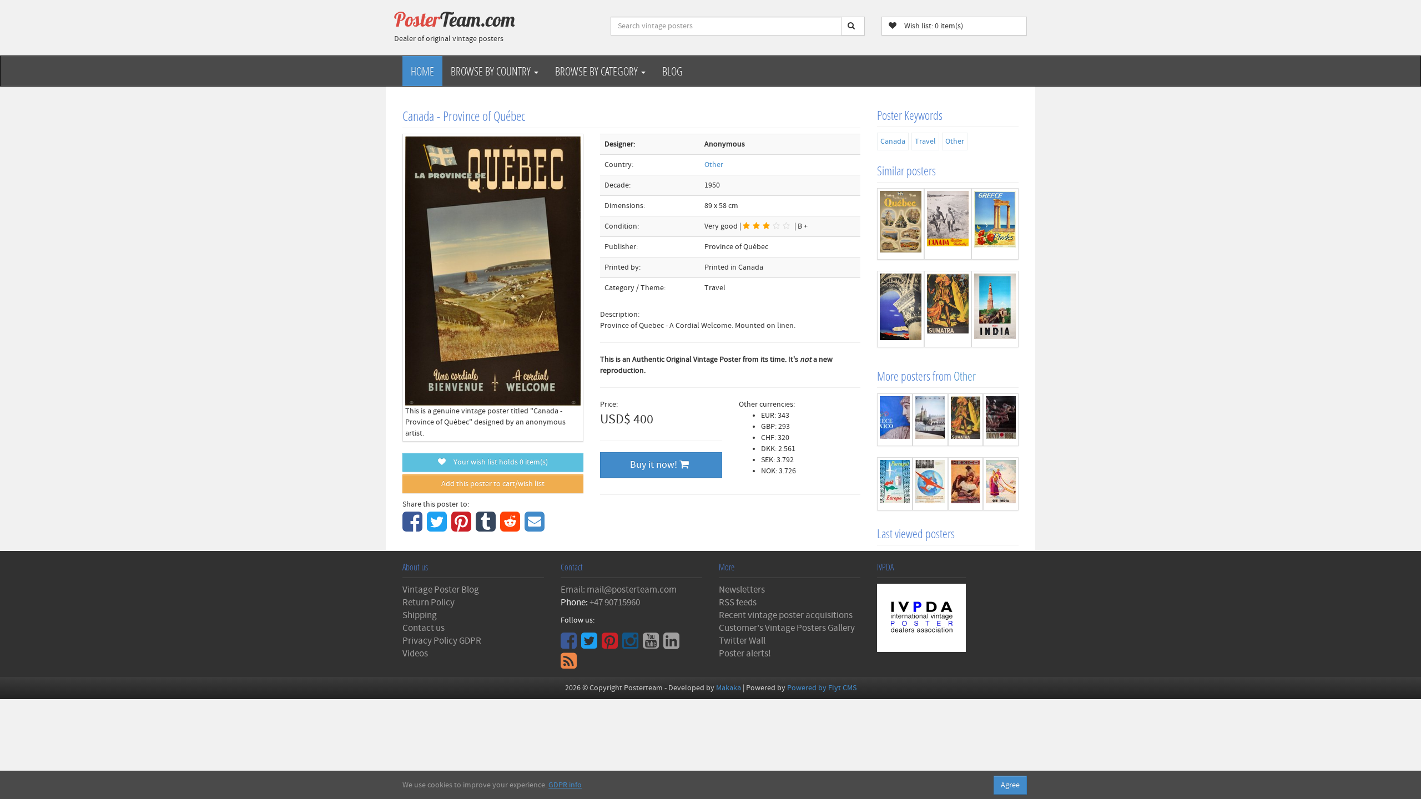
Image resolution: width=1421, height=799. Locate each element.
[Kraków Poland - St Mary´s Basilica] (930, 420)
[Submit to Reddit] (511, 528)
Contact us (423, 628)
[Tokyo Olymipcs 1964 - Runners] (1001, 420)
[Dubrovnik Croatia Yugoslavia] (900, 309)
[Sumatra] (947, 309)
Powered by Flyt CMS (821, 688)
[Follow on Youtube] (652, 645)
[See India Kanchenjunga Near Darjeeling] (1001, 483)
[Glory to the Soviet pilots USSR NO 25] (930, 483)
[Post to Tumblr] (487, 528)
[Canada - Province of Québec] (900, 223)
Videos (415, 654)
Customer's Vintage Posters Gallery (787, 628)
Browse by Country (492, 71)
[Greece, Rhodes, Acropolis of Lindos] (995, 223)
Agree (1010, 785)
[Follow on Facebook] (570, 645)
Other (713, 165)
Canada (892, 141)
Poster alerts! (745, 654)
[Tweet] (438, 528)
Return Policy (428, 602)
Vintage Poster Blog (440, 590)
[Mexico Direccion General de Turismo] (966, 483)
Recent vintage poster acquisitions (786, 615)
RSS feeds (738, 602)
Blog (672, 71)
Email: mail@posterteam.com (619, 590)
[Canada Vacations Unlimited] (947, 223)
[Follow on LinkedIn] (672, 645)
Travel (925, 141)
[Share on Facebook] (413, 528)
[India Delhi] (995, 309)
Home (422, 71)
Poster (454, 19)
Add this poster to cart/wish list (493, 484)
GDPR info (565, 785)
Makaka (728, 688)
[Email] (536, 528)
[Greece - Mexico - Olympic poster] (895, 420)
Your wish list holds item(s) (498, 462)
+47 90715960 (614, 602)
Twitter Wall (742, 641)
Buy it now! (654, 464)
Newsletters (742, 590)
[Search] (853, 26)
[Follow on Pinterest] (611, 645)
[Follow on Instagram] (631, 645)
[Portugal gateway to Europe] (895, 483)
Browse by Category (597, 71)
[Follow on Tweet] (590, 645)
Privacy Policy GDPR (441, 641)
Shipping (419, 615)
